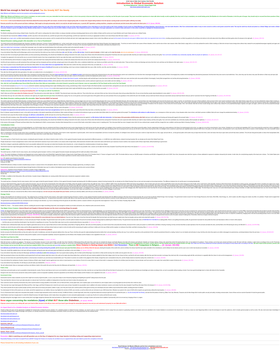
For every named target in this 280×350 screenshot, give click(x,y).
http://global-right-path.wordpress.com (10, 318)
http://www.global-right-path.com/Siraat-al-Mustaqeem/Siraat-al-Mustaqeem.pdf (21, 329)
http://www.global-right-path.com (140, 7)
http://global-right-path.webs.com (9, 321)
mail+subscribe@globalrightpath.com (139, 348)
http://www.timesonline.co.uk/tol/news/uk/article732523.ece (16, 159)
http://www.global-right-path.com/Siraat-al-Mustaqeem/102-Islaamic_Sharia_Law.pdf (22, 332)
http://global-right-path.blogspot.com (10, 316)
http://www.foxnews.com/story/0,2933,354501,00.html (14, 203)
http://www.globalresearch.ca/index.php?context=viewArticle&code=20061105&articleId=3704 (25, 171)
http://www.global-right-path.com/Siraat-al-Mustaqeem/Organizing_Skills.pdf (20, 325)
